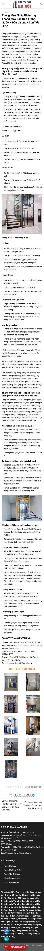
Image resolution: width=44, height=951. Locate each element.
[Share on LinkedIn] (32, 795)
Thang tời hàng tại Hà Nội (12, 933)
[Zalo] (6, 939)
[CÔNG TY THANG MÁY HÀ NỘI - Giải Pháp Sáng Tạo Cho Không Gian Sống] (22, 4)
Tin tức (4, 12)
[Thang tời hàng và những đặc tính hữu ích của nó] (11, 704)
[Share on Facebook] (16, 795)
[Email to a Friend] (24, 795)
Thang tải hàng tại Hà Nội (26, 931)
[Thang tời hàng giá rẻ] (33, 747)
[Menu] (3, 4)
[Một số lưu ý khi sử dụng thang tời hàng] (11, 725)
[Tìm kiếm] (41, 4)
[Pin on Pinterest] (28, 795)
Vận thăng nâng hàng (12, 878)
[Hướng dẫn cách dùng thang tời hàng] (33, 704)
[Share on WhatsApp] (11, 795)
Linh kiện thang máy (12, 882)
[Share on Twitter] (20, 795)
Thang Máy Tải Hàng (12, 874)
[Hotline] (6, 947)
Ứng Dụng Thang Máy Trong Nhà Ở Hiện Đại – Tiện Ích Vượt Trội (32, 805)
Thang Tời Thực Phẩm (12, 870)
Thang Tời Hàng (10, 866)
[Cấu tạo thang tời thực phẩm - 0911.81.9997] (33, 682)
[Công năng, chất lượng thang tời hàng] (11, 682)
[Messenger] (6, 931)
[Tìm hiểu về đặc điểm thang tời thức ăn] (33, 725)
